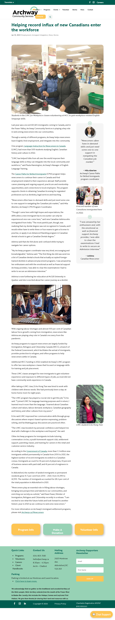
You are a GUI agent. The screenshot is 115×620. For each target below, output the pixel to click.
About (37, 10)
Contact (90, 10)
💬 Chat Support (101, 614)
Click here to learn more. (26, 581)
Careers (100, 2)
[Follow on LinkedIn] (25, 603)
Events (56, 10)
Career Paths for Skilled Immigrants (30, 174)
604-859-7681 (39, 555)
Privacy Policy (60, 603)
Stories (74, 10)
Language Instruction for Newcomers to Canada (45, 146)
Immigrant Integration (40, 35)
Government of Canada (37, 451)
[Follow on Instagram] (20, 603)
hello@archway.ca (41, 559)
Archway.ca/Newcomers (32, 512)
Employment (26, 35)
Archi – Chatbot (40, 566)
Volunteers (20, 559)
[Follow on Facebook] (14, 603)
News (82, 10)
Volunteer (65, 10)
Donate (39, 17)
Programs (47, 10)
